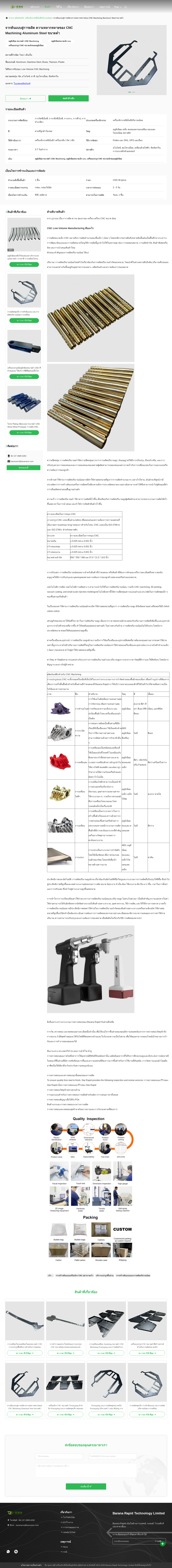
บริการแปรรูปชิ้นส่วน (105, 1275)
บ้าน (10, 18)
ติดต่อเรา (89, 7)
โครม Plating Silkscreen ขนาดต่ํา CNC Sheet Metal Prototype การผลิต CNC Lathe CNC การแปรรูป (23, 427)
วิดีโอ (59, 7)
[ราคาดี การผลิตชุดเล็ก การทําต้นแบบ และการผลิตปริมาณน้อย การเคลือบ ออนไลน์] (24, 290)
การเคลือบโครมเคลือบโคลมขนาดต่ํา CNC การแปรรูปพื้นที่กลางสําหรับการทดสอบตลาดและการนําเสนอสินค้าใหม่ (24, 1346)
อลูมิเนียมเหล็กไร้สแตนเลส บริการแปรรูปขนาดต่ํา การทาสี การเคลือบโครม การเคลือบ (23, 259)
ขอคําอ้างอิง (68, 98)
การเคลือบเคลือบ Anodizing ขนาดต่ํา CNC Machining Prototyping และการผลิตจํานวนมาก (106, 1346)
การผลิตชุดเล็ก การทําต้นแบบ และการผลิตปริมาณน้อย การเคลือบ (147, 1407)
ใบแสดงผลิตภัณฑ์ (22, 83)
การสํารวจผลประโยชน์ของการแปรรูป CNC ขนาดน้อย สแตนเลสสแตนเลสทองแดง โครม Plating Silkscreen (65, 1346)
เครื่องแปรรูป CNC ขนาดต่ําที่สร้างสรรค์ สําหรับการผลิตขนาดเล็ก (147, 1345)
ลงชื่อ (159, 1541)
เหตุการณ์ (104, 7)
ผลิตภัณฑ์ (19, 18)
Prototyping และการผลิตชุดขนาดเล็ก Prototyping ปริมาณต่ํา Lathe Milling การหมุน (106, 1407)
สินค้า (48, 7)
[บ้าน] (16, 7)
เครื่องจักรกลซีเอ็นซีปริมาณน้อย (38, 18)
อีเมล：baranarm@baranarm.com (24, 1525)
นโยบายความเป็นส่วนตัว (31, 1565)
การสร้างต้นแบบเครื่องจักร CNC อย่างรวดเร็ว (74, 1275)
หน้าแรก (34, 7)
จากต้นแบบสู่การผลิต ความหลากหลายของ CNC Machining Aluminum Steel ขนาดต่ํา (24, 1407)
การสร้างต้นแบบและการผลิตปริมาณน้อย (133, 1275)
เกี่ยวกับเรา (73, 7)
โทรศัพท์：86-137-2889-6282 (22, 1520)
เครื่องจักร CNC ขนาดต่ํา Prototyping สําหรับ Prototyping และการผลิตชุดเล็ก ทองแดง (65, 1407)
